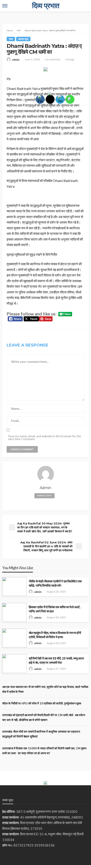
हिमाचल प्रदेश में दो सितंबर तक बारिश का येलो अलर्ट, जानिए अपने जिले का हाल (54, 609)
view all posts (44, 496)
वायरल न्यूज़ (23, 38)
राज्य (11, 38)
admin (15, 59)
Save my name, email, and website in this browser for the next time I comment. (44, 438)
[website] (46, 503)
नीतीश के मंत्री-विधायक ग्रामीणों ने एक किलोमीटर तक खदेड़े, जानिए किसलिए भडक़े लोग (55, 583)
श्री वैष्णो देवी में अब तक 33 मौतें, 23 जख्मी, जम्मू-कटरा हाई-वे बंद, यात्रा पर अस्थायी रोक (56, 660)
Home (10, 30)
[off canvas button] (5, 5)
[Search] (85, 5)
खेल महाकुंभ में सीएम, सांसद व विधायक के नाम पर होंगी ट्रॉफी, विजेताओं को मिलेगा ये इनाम (55, 635)
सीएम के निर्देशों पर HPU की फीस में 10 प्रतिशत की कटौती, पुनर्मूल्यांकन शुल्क (41, 703)
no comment (52, 59)
